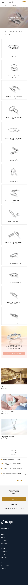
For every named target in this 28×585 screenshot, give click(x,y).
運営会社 (3, 563)
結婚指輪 (14, 5)
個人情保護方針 (5, 565)
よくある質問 (4, 551)
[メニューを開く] (3, 2)
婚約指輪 (5, 5)
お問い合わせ (4, 568)
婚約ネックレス (4, 439)
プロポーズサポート (5, 413)
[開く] (24, 548)
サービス (3, 548)
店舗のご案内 (4, 388)
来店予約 (24, 2)
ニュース (3, 554)
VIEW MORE (19, 480)
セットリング (22, 5)
